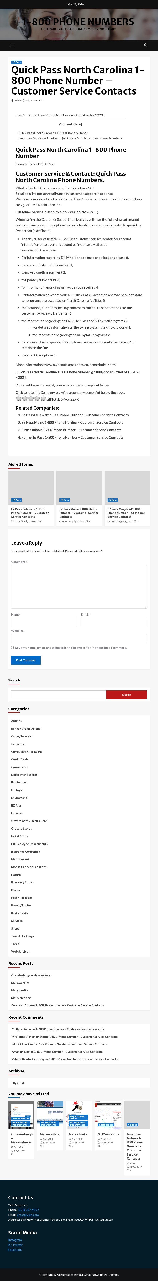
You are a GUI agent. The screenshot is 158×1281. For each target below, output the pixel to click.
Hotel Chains (20, 836)
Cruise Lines (19, 767)
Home (20, 164)
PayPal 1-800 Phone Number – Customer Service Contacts (79, 1059)
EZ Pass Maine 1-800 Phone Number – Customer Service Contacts (72, 422)
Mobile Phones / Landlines (28, 867)
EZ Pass (16, 62)
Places (15, 890)
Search (14, 680)
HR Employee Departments (29, 844)
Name (16, 614)
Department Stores (24, 774)
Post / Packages (21, 897)
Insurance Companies (25, 851)
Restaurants (19, 913)
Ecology (16, 790)
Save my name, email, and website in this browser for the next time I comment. (71, 647)
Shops (15, 928)
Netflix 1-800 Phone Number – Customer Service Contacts (63, 1051)
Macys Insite (19, 990)
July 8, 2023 (32, 100)
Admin (17, 100)
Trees (15, 943)
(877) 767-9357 (28, 1209)
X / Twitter (15, 1245)
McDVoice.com (21, 997)
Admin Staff (19, 1147)
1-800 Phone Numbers (78, 22)
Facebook (15, 1249)
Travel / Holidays (22, 936)
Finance (16, 813)
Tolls (31, 164)
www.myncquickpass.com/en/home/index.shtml (80, 364)
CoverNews (91, 1274)
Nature (16, 874)
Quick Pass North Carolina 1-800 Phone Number (53, 133)
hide (78, 124)
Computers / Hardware (26, 751)
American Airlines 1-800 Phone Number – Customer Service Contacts (57, 1005)
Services (17, 920)
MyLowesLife (20, 982)
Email (86, 614)
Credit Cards (19, 759)
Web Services (20, 951)
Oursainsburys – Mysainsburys (31, 975)
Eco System (19, 782)
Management (20, 859)
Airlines (16, 721)
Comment (19, 561)
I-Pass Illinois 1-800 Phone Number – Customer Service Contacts (71, 430)
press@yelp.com (28, 1214)
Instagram (15, 1240)
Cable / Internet (22, 736)
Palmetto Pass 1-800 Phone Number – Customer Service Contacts (72, 437)
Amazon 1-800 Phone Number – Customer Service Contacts (64, 1029)
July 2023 (17, 1083)
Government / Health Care (29, 820)
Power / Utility (21, 905)
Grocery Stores (21, 828)
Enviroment (19, 797)
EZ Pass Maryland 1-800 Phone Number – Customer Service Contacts (126, 513)
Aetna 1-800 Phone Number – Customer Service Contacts (79, 1036)
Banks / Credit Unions (25, 728)
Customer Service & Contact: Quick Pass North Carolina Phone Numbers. (70, 138)
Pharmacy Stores (22, 882)
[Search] (145, 45)
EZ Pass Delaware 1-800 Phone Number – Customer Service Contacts (75, 415)
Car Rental (18, 744)
